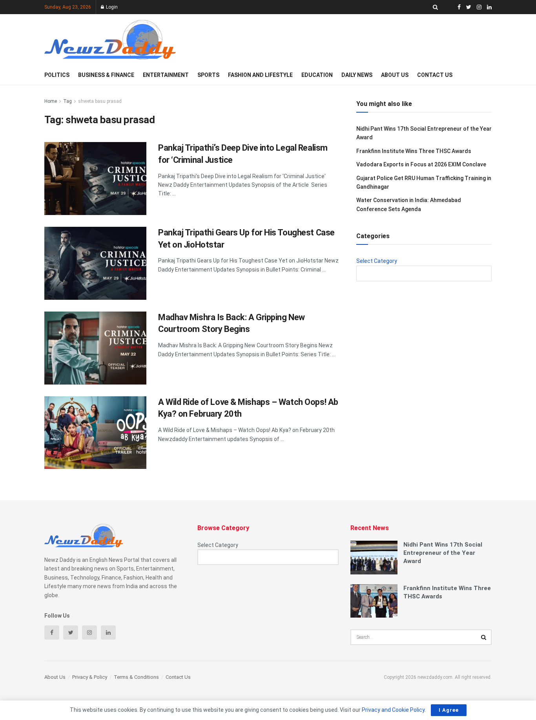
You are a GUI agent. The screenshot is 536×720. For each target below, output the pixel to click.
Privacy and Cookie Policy (393, 710)
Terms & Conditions (136, 677)
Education (317, 75)
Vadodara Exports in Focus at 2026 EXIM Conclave (421, 164)
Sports (208, 75)
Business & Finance (106, 75)
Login (111, 7)
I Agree (449, 710)
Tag (67, 101)
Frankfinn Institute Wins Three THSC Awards (413, 151)
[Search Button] (484, 637)
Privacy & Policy (89, 677)
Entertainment (166, 75)
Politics (56, 75)
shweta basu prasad (100, 101)
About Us (394, 75)
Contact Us (434, 75)
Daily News (356, 75)
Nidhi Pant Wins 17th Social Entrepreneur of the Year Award (442, 553)
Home (50, 101)
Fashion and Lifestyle (260, 75)
